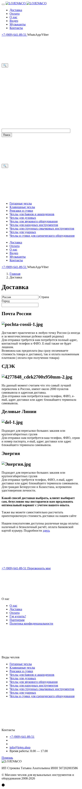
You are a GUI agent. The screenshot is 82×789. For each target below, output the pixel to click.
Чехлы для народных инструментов (34, 225)
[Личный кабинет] (31, 96)
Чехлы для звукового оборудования (34, 221)
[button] (41, 585)
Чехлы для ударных (23, 232)
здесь (46, 530)
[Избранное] (39, 65)
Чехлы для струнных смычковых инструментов (42, 228)
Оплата (15, 13)
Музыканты (18, 24)
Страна (44, 297)
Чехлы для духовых (23, 217)
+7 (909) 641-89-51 (14, 34)
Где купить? (18, 616)
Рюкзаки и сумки (21, 210)
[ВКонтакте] (31, 564)
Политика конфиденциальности (31, 623)
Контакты (16, 28)
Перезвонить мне (39, 568)
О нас (13, 17)
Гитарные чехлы (21, 203)
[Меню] (3, 4)
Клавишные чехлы (22, 207)
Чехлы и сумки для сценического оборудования (42, 235)
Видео (14, 20)
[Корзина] (31, 126)
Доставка (16, 10)
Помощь (7, 757)
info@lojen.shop (20, 747)
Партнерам (17, 620)
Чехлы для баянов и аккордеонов (32, 214)
